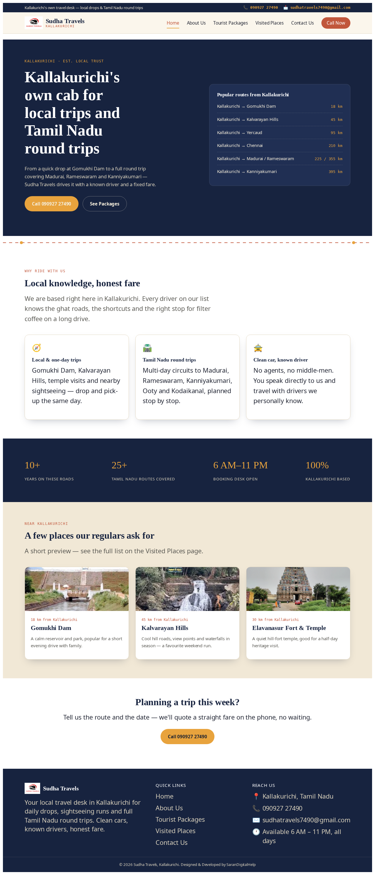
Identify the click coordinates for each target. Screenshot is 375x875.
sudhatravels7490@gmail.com (306, 820)
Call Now (336, 23)
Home (173, 23)
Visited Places (269, 23)
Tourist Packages (230, 23)
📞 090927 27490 (260, 7)
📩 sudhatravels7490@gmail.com (316, 7)
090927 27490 (282, 808)
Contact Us (302, 23)
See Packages (105, 204)
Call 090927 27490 (51, 204)
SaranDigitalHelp (240, 864)
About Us (196, 23)
